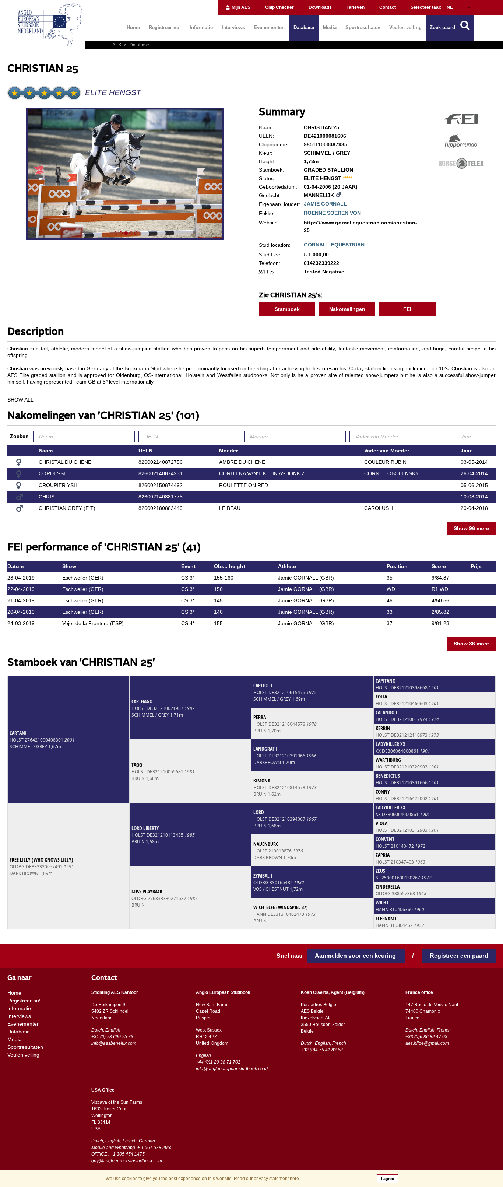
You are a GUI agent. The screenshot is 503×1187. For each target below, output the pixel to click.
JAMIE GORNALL (325, 204)
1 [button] (115, 233)
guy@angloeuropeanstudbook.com (126, 1160)
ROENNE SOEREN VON (332, 213)
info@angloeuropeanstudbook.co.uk (232, 1068)
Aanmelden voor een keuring (356, 956)
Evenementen (269, 27)
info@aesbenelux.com (113, 1043)
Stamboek (287, 309)
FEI (407, 309)
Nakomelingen (347, 309)
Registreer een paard (459, 956)
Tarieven (356, 7)
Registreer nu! (165, 27)
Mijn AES (240, 7)
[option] (125, 175)
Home (133, 27)
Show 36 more (471, 644)
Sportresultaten (362, 27)
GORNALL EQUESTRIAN (334, 245)
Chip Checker (279, 7)
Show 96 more (471, 528)
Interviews (233, 27)
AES (117, 45)
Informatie (201, 27)
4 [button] (131, 233)
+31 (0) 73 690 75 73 (112, 1036)
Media (330, 27)
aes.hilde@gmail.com (427, 1043)
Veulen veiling (405, 27)
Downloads (320, 7)
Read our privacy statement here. (267, 1178)
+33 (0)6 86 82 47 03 (426, 1036)
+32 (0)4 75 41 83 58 (322, 1050)
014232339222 (321, 263)
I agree (387, 1178)
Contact (387, 7)
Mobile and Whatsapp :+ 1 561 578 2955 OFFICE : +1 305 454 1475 (132, 1151)
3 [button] (126, 233)
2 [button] (121, 233)
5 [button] (136, 233)
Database (303, 27)
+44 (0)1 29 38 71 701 (218, 1062)
